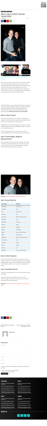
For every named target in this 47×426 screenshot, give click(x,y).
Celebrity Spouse (14, 9)
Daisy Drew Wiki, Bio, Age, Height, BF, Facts (7, 326)
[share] (19, 66)
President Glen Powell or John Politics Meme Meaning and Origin (8, 392)
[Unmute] (23, 68)
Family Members (7, 9)
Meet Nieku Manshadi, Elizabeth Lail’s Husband (16, 196)
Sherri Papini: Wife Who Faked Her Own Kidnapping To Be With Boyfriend (11, 66)
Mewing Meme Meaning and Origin (7, 405)
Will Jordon (4, 18)
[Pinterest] (7, 21)
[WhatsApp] (10, 21)
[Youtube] (28, 415)
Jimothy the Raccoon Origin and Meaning (43, 6)
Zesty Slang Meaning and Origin (7, 386)
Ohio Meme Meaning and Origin (7, 388)
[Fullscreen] (29, 68)
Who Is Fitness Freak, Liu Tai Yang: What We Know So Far (23, 326)
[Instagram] (22, 415)
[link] (3, 66)
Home (2, 9)
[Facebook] (2, 21)
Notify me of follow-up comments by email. (10, 370)
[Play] (22, 68)
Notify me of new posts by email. (8, 371)
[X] (5, 21)
